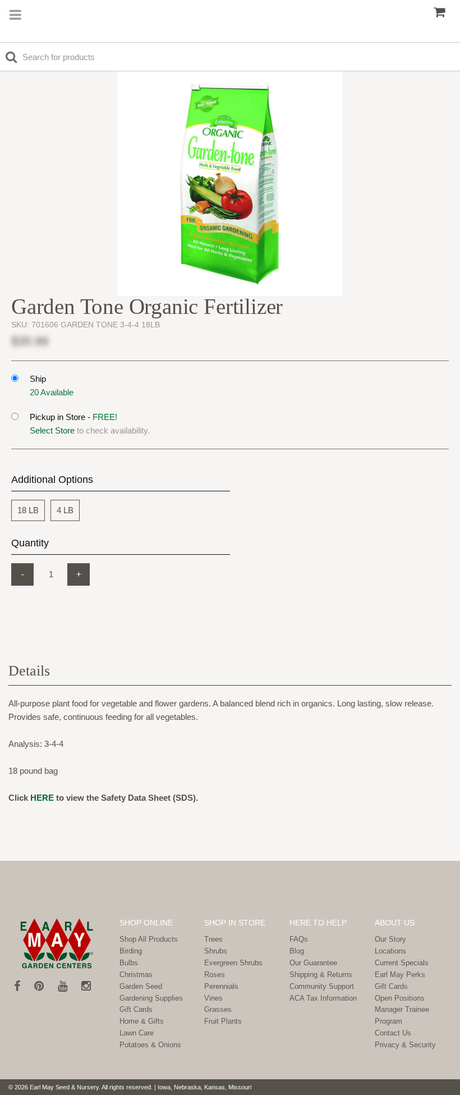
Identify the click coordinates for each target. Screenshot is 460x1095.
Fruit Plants (223, 1021)
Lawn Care (136, 1033)
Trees (213, 939)
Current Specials (402, 963)
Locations (390, 951)
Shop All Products (148, 939)
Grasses (218, 1009)
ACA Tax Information (323, 998)
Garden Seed (140, 986)
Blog (296, 951)
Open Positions (400, 998)
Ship (38, 379)
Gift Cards (136, 1009)
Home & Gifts (141, 1021)
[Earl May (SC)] (57, 943)
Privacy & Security (405, 1045)
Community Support (321, 986)
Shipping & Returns (320, 974)
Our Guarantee (313, 963)
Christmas (136, 974)
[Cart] (439, 12)
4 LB (65, 510)
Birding (130, 951)
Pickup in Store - (73, 417)
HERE (42, 797)
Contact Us (393, 1033)
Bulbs (128, 963)
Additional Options (52, 479)
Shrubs (215, 951)
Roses (214, 974)
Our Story (390, 939)
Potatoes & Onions (150, 1045)
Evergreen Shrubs (233, 963)
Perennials (221, 986)
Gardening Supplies (151, 998)
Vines (213, 998)
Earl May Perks (400, 974)
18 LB (28, 510)
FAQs (298, 939)
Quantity (30, 543)
